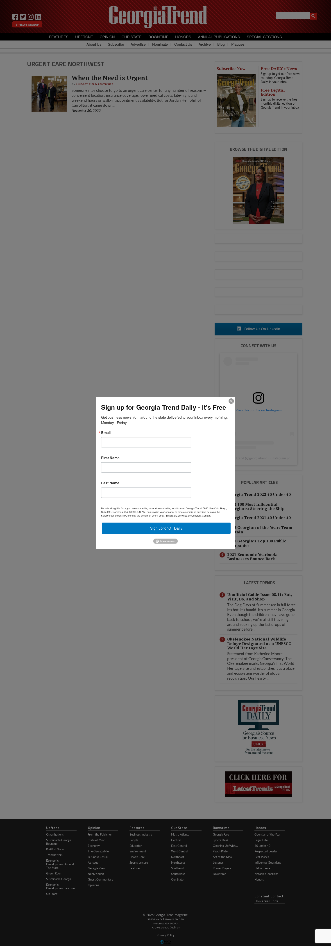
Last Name (110, 483)
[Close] (231, 401)
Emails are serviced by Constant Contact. (188, 515)
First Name (110, 457)
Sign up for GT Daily (166, 527)
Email (106, 432)
